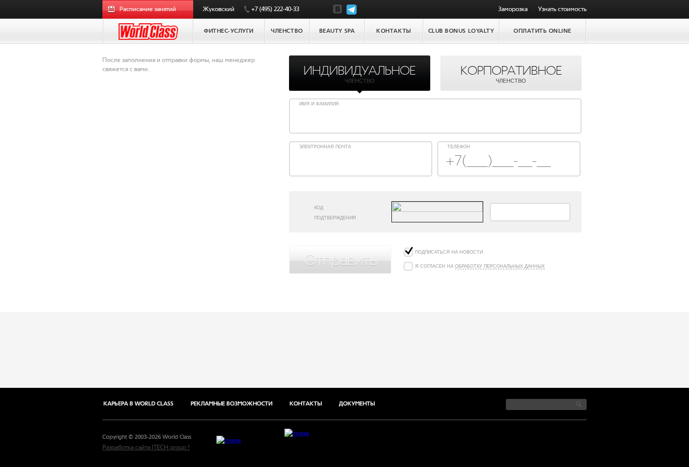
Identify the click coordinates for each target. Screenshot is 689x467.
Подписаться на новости (449, 252)
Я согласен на (480, 266)
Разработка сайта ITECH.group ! (146, 447)
